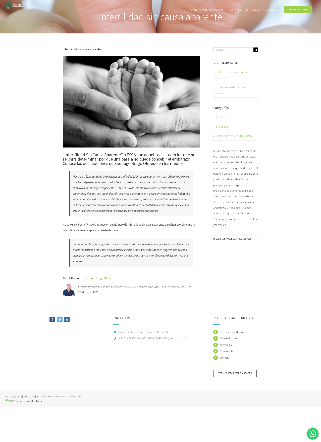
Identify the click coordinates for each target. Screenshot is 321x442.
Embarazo (221, 117)
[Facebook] (52, 319)
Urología (224, 357)
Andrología (226, 345)
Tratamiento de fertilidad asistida (234, 136)
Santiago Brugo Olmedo (99, 278)
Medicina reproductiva (232, 332)
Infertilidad (221, 126)
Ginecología (226, 351)
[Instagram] (67, 319)
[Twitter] (60, 319)
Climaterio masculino (231, 338)
